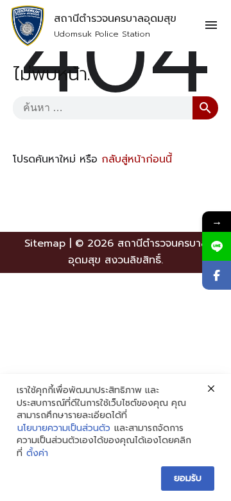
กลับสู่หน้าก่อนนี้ (136, 159)
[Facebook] (216, 275)
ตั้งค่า (37, 453)
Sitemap (44, 243)
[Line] (216, 246)
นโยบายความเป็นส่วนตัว (63, 428)
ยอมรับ (187, 478)
